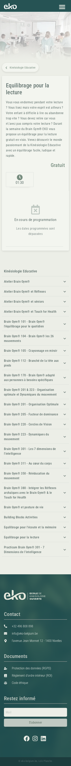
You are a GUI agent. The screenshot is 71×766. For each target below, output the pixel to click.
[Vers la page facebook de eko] (27, 738)
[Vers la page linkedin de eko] (44, 738)
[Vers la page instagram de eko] (35, 738)
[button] (62, 7)
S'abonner (35, 722)
